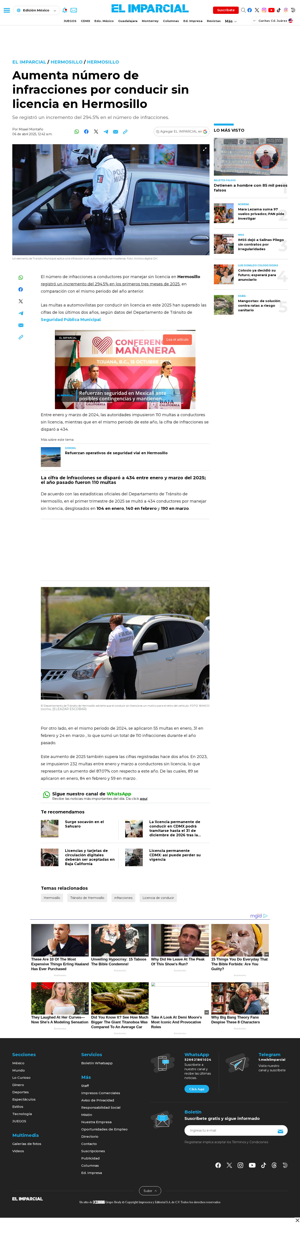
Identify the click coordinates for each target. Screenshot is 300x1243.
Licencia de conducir (158, 898)
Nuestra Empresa (96, 1122)
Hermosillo (67, 62)
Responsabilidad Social (101, 1107)
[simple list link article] (251, 158)
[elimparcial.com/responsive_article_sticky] (297, 1220)
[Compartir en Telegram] (106, 131)
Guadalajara (127, 21)
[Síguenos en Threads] (285, 9)
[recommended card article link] (51, 457)
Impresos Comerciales (100, 1093)
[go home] (27, 1198)
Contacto (89, 1144)
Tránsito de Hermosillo (87, 898)
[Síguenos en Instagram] (264, 9)
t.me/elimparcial (271, 1059)
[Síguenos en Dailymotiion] (285, 1165)
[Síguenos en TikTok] (278, 9)
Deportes (20, 1092)
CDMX (85, 21)
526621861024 (197, 1059)
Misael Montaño (31, 129)
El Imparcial (29, 62)
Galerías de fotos (26, 1144)
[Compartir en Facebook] (86, 131)
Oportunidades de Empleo (104, 1129)
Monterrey (150, 21)
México (18, 1063)
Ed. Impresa (192, 21)
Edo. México (104, 21)
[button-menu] (6, 10)
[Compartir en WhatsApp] (77, 131)
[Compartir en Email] (115, 131)
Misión (86, 1115)
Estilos (17, 1106)
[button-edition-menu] (255, 20)
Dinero (18, 1085)
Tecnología (22, 1114)
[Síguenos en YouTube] (271, 9)
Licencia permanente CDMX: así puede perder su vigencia (175, 855)
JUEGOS (70, 21)
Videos (18, 1151)
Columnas (171, 21)
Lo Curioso (21, 1077)
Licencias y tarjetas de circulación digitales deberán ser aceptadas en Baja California (90, 857)
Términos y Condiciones (250, 1142)
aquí (143, 798)
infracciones (123, 898)
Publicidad (90, 1158)
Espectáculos (24, 1099)
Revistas (214, 21)
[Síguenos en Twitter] (256, 9)
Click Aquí (196, 1089)
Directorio (89, 1136)
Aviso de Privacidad (97, 1100)
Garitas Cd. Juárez (272, 20)
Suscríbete (226, 10)
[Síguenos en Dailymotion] (293, 9)
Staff (85, 1086)
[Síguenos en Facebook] (249, 9)
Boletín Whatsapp (97, 1063)
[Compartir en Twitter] (96, 131)
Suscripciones (93, 1151)
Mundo (18, 1070)
